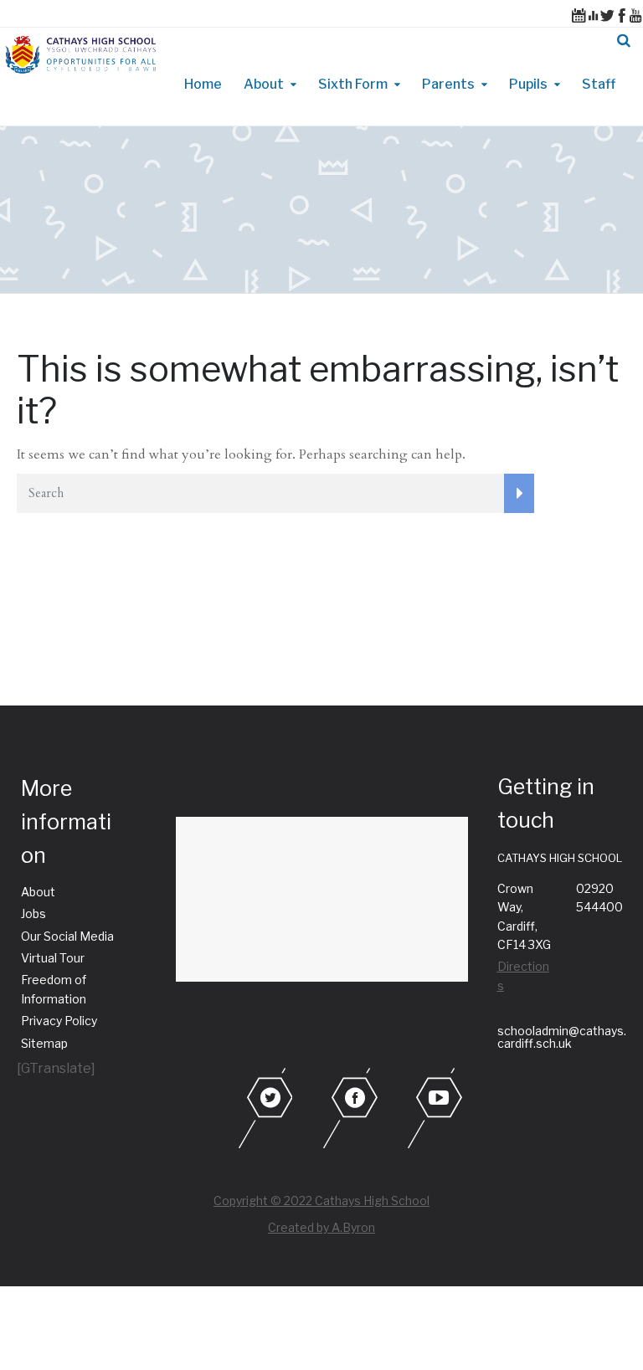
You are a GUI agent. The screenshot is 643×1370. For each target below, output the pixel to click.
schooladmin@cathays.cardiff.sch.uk (561, 1037)
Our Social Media (67, 936)
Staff (598, 84)
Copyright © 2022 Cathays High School (321, 1200)
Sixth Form (353, 84)
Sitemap (44, 1043)
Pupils (528, 84)
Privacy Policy (59, 1020)
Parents (448, 84)
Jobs (33, 913)
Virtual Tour (53, 958)
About (264, 84)
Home (203, 84)
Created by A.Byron (321, 1227)
